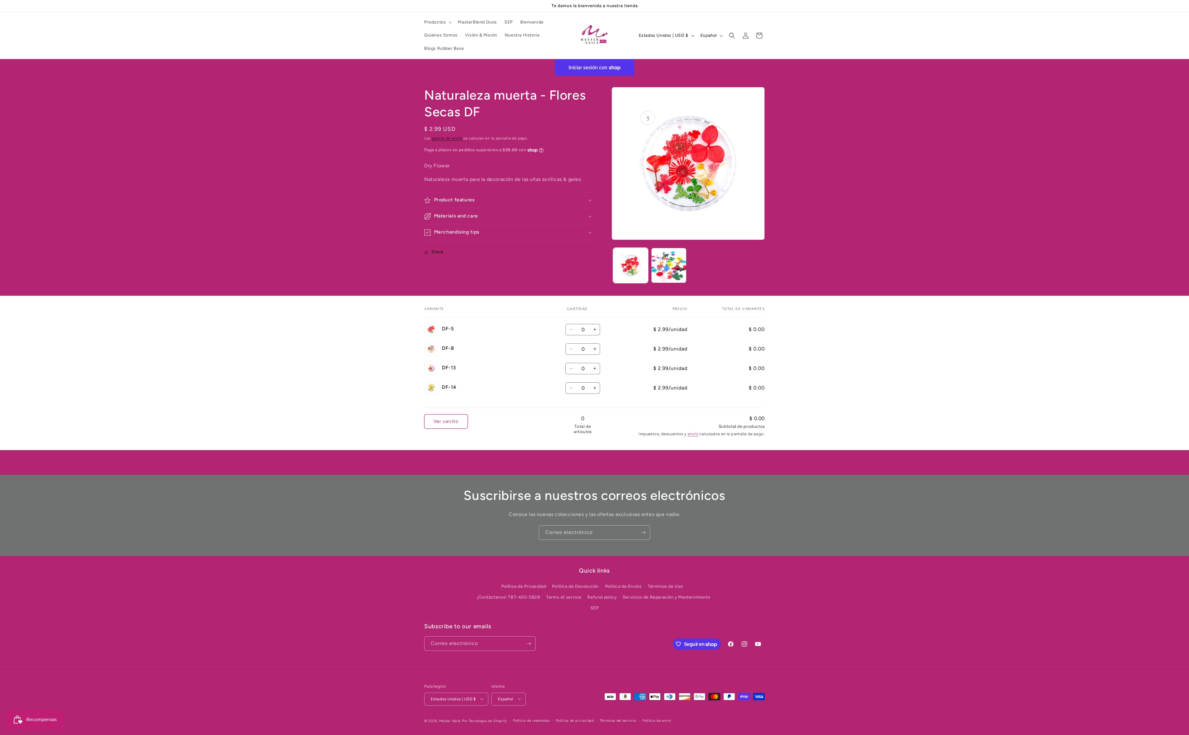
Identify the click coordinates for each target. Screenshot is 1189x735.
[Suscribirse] (643, 532)
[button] (437, 22)
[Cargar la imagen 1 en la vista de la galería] (630, 265)
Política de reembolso (531, 720)
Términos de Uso (665, 586)
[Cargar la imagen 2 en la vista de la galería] (668, 265)
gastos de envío (447, 138)
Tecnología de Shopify (488, 721)
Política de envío (656, 720)
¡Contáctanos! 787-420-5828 (508, 597)
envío (693, 434)
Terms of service (563, 597)
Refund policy (601, 597)
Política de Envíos (623, 586)
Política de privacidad (575, 720)
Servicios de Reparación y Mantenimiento (666, 597)
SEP (594, 607)
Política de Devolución (575, 586)
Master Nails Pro (453, 721)
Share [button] (437, 252)
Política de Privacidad (523, 586)
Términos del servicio (618, 720)
